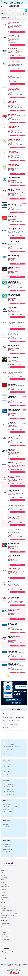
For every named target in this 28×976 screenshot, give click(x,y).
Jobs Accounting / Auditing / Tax (9, 743)
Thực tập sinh (6, 727)
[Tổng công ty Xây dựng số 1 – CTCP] (4, 205)
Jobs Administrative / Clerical (9, 744)
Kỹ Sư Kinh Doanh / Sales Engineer (11, 463)
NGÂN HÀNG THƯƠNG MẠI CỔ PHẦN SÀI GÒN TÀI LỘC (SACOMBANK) (16, 626)
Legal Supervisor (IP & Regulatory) (13, 423)
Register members (5, 886)
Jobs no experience (7, 844)
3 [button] (13, 675)
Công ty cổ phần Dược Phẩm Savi (14, 257)
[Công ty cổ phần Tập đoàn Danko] (4, 243)
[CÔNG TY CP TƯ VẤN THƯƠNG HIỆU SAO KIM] (4, 492)
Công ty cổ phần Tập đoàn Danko (14, 244)
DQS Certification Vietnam (13, 452)
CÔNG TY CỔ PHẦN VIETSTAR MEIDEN (15, 231)
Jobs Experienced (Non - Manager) (10, 806)
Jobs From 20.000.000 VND (8, 791)
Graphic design (4, 937)
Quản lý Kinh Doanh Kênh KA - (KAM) (13, 75)
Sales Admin (6, 713)
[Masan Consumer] (4, 398)
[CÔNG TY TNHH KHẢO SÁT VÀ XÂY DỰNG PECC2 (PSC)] (4, 191)
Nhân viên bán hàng (13, 724)
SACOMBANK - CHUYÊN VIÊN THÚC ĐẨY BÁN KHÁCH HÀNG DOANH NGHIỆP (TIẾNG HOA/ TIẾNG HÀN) (14, 624)
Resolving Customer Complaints (7, 915)
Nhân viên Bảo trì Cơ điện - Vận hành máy (14, 530)
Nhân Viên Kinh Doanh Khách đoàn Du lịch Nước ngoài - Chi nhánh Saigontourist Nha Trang (13, 282)
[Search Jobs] (26, 10)
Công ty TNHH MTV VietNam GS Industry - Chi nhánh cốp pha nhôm (16, 612)
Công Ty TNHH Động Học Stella (14, 518)
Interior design (4, 934)
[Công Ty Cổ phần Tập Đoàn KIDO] (4, 76)
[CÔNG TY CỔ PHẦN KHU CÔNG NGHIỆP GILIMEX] (4, 478)
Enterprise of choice (9, 13)
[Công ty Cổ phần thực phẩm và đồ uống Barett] (4, 50)
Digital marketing (4, 936)
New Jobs (3, 870)
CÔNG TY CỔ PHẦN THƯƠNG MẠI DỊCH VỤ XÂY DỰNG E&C (16, 64)
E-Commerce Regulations (6, 910)
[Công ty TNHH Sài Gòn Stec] (4, 334)
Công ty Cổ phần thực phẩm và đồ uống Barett (16, 51)
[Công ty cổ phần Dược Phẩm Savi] (4, 257)
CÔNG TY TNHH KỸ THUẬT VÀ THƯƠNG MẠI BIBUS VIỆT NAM (16, 465)
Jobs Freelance (6, 826)
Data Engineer (12, 216)
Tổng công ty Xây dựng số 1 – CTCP (15, 205)
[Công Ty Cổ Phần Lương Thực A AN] (4, 347)
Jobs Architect (6, 748)
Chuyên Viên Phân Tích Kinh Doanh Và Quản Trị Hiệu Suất (14, 663)
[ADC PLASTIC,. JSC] (4, 309)
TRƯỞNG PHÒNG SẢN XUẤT (14, 139)
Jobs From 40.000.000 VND (8, 794)
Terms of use (3, 912)
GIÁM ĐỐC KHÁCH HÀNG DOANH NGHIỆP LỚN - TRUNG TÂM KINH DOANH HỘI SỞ (14, 650)
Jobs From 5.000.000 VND (8, 784)
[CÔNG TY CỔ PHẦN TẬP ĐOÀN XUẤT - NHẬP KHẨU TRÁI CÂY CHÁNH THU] (4, 141)
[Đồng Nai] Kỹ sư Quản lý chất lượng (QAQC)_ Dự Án (14, 62)
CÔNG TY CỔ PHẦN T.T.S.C (13, 584)
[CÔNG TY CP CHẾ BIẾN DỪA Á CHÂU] (4, 372)
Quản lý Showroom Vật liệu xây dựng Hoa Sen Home (14, 383)
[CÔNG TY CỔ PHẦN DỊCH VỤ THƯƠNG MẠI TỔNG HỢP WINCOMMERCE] (4, 218)
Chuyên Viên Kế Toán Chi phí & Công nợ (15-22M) (13, 36)
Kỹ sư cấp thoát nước (19, 717)
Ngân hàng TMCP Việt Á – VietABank (15, 412)
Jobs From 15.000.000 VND (8, 789)
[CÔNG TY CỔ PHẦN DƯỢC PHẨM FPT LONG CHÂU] (4, 322)
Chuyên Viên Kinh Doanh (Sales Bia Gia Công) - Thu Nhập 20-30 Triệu (14, 49)
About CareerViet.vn (5, 905)
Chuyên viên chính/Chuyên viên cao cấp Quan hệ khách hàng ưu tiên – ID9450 (14, 569)
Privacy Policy (4, 906)
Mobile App (3, 880)
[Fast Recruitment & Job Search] (14, 6)
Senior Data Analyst (14, 320)
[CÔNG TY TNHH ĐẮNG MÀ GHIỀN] (4, 166)
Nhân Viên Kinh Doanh (11, 450)
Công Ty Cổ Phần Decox (13, 360)
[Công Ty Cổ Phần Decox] (4, 359)
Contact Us (3, 926)
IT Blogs (2, 879)
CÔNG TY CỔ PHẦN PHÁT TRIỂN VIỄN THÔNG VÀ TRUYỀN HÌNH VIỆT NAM (15, 545)
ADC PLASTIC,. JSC (12, 310)
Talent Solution (4, 895)
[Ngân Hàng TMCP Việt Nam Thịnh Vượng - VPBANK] (4, 570)
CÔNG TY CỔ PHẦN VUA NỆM (13, 38)
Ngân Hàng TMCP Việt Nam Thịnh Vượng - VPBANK (16, 571)
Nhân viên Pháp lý (13, 255)
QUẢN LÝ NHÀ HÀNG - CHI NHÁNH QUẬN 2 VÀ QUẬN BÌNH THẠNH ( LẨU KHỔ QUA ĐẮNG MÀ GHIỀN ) (14, 165)
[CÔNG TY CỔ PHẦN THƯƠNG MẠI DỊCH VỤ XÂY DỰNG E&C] (4, 63)
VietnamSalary (4, 874)
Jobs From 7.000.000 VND (8, 786)
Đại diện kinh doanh (7, 717)
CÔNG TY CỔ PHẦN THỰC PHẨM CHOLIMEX (16, 115)
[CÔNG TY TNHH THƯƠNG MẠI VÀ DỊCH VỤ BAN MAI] (4, 505)
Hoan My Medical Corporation (14, 178)
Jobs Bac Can (5, 769)
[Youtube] (5, 958)
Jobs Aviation (5, 751)
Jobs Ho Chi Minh (6, 764)
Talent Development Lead (14, 177)
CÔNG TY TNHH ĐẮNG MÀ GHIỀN (14, 167)
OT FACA (11, 333)
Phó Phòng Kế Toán (14, 504)
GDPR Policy (3, 908)
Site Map (3, 882)
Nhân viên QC (12, 370)
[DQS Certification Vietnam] (4, 451)
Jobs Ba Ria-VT (6, 768)
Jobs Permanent (6, 823)
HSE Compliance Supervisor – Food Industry (12, 397)
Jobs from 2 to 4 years (7, 848)
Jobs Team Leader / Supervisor (9, 808)
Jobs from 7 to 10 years (7, 851)
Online (18, 720)
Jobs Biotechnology (7, 754)
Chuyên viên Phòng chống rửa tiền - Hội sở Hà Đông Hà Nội (14, 410)
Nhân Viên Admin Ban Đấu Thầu (14, 242)
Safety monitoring (5, 939)
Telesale (3, 941)
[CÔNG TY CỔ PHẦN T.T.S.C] (4, 583)
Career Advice (4, 877)
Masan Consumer (11, 398)
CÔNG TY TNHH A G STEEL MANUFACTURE (16, 270)
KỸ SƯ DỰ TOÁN (11, 477)
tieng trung (12, 720)
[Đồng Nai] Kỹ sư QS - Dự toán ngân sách (13, 127)
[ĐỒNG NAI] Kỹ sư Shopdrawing (12, 102)
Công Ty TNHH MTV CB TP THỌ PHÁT (15, 25)
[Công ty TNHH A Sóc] (4, 557)
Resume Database (5, 893)
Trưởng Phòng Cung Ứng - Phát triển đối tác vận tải (14, 556)
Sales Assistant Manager (11, 609)
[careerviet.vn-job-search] (5, 951)
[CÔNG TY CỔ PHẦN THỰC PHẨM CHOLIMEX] (4, 116)
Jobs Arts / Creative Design (8, 749)
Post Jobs (3, 892)
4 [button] (16, 675)
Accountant (13, 713)
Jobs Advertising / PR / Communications (11, 746)
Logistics (5, 724)
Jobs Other (5, 828)
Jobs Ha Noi (5, 763)
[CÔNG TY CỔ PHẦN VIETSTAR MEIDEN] (4, 230)
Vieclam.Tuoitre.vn (5, 923)
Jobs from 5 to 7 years (7, 849)
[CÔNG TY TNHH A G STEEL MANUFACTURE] (4, 269)
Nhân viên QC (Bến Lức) (13, 114)
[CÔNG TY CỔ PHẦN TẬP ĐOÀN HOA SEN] (4, 384)
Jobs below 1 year (6, 846)
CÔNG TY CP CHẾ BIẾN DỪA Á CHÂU (15, 372)
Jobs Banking (5, 753)
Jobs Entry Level (6, 804)
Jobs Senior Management (8, 811)
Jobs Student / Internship (8, 803)
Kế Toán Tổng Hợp (13, 543)
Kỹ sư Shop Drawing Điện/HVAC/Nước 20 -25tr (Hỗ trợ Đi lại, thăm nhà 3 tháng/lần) (14, 596)
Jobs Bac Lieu (6, 773)
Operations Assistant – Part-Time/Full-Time (11, 268)
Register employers (5, 899)
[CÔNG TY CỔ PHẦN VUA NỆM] (4, 37)
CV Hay (2, 872)
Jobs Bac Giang (6, 771)
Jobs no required (6, 842)
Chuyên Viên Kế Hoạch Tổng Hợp (14, 436)
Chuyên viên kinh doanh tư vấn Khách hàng (14, 491)
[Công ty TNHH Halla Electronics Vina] (4, 638)
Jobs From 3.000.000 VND (8, 783)
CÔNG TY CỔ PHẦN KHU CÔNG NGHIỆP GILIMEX (15, 479)
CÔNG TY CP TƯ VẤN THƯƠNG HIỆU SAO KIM (16, 493)
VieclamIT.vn (3, 924)
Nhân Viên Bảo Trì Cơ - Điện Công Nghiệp (11, 516)
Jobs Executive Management (9, 813)
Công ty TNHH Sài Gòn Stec (13, 334)
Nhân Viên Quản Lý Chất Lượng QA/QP (11, 637)
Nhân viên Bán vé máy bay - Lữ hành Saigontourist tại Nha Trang (14, 295)
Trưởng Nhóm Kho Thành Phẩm (13, 23)
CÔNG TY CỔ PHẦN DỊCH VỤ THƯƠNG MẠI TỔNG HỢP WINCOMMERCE (16, 218)
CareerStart (3, 884)
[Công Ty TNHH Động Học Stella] (4, 517)
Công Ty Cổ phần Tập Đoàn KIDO (14, 77)
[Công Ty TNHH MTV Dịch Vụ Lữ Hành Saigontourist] (4, 283)
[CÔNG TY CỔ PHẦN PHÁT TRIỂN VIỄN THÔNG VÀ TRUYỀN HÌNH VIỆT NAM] (4, 545)
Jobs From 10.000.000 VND (8, 788)
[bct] (14, 972)
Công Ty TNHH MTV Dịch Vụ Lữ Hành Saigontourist (15, 283)
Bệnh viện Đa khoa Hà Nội (13, 438)
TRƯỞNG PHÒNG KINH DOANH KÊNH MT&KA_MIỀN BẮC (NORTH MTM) (14, 88)
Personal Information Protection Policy (9, 913)
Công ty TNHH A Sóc (12, 558)
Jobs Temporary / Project (8, 824)
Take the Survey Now (18, 3)
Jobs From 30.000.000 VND (8, 793)
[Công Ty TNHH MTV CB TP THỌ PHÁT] (4, 24)
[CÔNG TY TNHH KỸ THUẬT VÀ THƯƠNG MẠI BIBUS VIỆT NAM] (4, 464)
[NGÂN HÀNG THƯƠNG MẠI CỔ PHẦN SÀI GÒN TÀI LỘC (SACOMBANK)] (4, 625)
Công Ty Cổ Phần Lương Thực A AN (15, 346)
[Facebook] (1, 958)
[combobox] (12, 10)
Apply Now (18, 31)
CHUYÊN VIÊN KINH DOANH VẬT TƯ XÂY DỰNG (14, 203)
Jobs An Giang (6, 766)
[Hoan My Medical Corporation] (4, 179)
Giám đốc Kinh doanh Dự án (13, 358)
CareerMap (3, 875)
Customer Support (5, 917)
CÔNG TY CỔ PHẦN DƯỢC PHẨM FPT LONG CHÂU (16, 322)
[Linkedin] (3, 958)
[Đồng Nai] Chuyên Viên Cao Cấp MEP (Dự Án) (13, 152)
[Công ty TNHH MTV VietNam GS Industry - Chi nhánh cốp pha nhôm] (4, 611)
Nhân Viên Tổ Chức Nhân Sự (11, 190)
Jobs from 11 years (6, 853)
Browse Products (4, 897)
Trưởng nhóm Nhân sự (12, 308)
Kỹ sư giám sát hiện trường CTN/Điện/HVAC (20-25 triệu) (14, 582)
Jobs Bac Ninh (6, 774)
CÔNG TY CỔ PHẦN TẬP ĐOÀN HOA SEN (16, 385)
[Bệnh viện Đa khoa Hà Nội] (4, 437)
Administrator (4, 944)
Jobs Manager (6, 809)
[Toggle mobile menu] (2, 6)
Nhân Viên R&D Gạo (14, 345)
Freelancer (3, 932)
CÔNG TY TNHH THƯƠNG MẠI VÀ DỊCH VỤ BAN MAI (16, 505)
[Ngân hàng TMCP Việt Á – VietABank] (4, 411)
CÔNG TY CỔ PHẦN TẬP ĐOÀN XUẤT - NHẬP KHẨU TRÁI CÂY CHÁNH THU (16, 140)
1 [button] (8, 675)
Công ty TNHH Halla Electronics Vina (15, 638)
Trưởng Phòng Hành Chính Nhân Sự (14, 229)
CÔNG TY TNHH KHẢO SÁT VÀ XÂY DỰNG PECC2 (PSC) (16, 192)
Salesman (5, 720)
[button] (26, 0)
